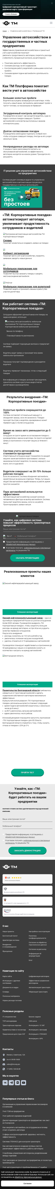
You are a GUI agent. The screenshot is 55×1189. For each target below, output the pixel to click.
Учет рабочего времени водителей (17, 1116)
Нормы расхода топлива (12, 1000)
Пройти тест (27, 772)
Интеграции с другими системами (11, 982)
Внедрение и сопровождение (9, 946)
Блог (30, 960)
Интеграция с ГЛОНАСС (38, 1034)
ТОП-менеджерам (10, 1021)
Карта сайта (7, 976)
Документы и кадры (10, 987)
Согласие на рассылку (37, 949)
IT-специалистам (9, 1017)
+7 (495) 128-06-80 (13, 1069)
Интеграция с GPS (36, 1039)
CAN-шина (33, 1021)
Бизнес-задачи (35, 1017)
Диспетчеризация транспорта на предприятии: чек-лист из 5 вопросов (26, 1121)
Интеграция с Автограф (38, 1030)
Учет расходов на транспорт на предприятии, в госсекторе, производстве (27, 1161)
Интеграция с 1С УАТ (37, 1025)
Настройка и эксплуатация (39, 931)
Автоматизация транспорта (39, 987)
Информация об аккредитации (35, 955)
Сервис (7, 240)
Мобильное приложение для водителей (26, 286)
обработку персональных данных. (28, 1177)
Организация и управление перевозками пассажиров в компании (25, 1105)
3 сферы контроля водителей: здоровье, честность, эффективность (24, 1135)
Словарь (6, 992)
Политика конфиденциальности (37, 937)
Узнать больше (11, 14)
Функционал (7, 951)
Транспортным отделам (12, 1025)
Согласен (27, 1183)
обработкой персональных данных (20, 544)
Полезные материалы (11, 996)
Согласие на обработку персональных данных (38, 944)
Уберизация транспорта (38, 992)
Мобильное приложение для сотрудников (20, 269)
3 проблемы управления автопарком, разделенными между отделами (25, 1154)
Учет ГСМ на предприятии (13, 1111)
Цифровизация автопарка (39, 976)
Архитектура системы (11, 940)
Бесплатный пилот (10, 936)
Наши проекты (8, 931)
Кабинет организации (16, 253)
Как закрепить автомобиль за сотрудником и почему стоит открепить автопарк (25, 1128)
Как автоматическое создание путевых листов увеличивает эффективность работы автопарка (23, 1147)
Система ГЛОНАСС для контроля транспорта (21, 1142)
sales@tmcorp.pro (13, 1064)
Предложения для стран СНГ (14, 1034)
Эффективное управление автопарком (39, 982)
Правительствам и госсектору (14, 1030)
